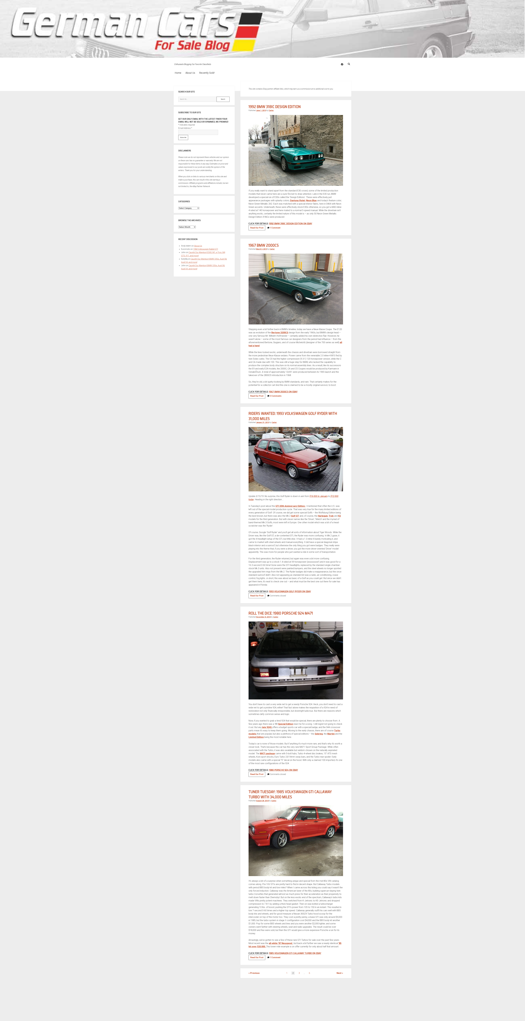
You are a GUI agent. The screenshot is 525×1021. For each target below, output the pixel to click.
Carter (271, 110)
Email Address (185, 128)
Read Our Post (257, 228)
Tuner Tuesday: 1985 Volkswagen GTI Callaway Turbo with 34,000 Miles (290, 794)
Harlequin (323, 516)
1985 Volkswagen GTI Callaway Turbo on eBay (295, 953)
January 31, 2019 (262, 422)
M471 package (267, 753)
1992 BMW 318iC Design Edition (275, 107)
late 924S (267, 727)
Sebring (319, 734)
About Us (190, 72)
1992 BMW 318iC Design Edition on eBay (290, 223)
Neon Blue (311, 200)
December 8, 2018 (263, 617)
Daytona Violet (297, 200)
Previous (255, 973)
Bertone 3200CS (279, 332)
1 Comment (275, 228)
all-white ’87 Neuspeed (281, 943)
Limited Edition (256, 737)
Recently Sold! (207, 72)
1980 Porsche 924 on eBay (283, 770)
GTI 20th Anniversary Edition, (290, 506)
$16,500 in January (319, 496)
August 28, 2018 (262, 801)
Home (178, 72)
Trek (331, 516)
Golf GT (295, 516)
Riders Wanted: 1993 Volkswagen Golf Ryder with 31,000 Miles (293, 416)
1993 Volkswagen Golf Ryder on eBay (290, 591)
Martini (331, 734)
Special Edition (285, 724)
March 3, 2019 (261, 249)
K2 (339, 516)
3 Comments (276, 396)
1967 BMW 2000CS (264, 245)
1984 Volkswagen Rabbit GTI (205, 249)
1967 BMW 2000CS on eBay (283, 392)
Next (339, 973)
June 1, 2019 (261, 110)
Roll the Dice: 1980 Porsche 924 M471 (281, 613)
